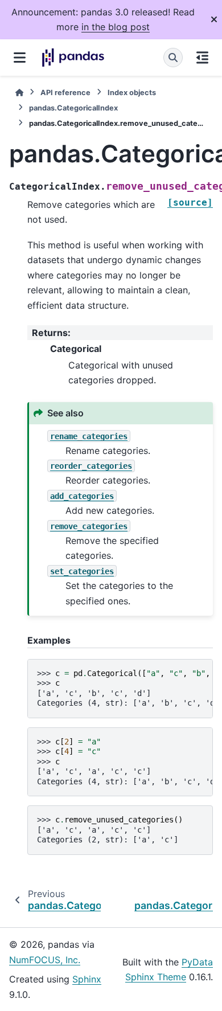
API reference (65, 92)
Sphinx (86, 979)
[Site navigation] (19, 57)
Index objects (132, 92)
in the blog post (115, 26)
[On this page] (202, 57)
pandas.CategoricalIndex (73, 108)
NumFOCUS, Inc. (44, 959)
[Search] (173, 57)
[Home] (19, 93)
